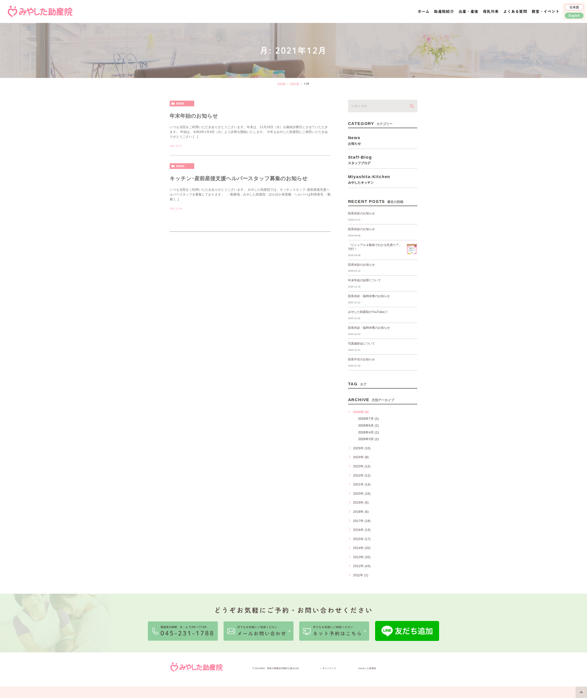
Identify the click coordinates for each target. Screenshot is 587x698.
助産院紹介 (444, 11)
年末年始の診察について (364, 280)
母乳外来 (491, 11)
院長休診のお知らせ (361, 213)
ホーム (424, 11)
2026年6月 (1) (368, 425)
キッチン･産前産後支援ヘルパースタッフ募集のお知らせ (239, 178)
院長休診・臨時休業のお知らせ (369, 296)
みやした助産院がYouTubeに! (368, 312)
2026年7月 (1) (368, 418)
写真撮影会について (361, 343)
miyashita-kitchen (369, 179)
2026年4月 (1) (368, 432)
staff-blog (360, 160)
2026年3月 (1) (368, 439)
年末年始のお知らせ (194, 116)
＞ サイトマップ (327, 668)
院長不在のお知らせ (361, 359)
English (574, 15)
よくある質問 (515, 11)
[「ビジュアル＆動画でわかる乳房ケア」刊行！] (411, 248)
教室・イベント (545, 11)
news (180, 103)
